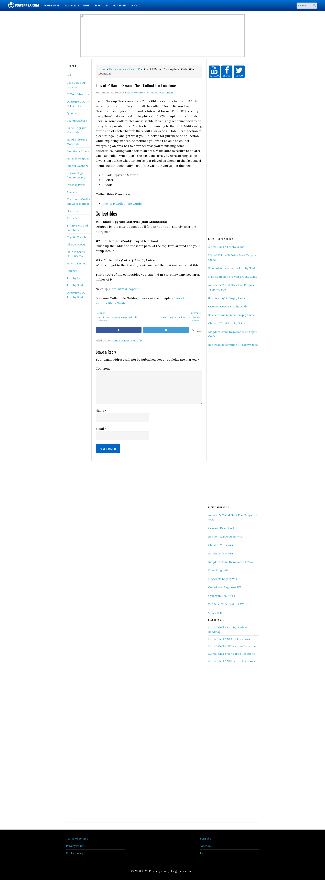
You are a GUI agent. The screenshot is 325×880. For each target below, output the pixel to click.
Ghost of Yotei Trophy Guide (226, 323)
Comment (103, 368)
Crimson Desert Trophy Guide (227, 306)
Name (101, 410)
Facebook (206, 845)
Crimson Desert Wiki (221, 528)
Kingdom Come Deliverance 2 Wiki (230, 562)
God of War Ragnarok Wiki (225, 587)
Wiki (69, 75)
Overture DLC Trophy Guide (76, 295)
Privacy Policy (75, 845)
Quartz (71, 113)
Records (72, 218)
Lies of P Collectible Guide (122, 204)
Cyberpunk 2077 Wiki (221, 595)
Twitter (205, 853)
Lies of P (136, 340)
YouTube (205, 838)
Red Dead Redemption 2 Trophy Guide (233, 344)
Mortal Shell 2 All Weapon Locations (231, 653)
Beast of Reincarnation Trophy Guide (232, 268)
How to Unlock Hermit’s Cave (76, 254)
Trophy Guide (75, 285)
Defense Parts (76, 184)
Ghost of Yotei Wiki (220, 545)
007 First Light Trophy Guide (227, 298)
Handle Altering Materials (77, 142)
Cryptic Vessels (76, 237)
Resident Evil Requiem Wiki (225, 536)
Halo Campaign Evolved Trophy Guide (232, 276)
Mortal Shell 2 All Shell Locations (229, 639)
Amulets (72, 192)
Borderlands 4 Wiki (220, 553)
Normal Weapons (78, 158)
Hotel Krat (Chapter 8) (125, 289)
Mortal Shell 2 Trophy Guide (226, 247)
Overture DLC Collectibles (76, 104)
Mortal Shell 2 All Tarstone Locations (232, 646)
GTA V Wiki (215, 612)
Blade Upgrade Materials (76, 130)
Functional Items (78, 151)
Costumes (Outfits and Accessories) (78, 201)
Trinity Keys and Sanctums (77, 228)
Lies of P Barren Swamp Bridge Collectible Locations (117, 317)
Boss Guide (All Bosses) (76, 85)
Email (101, 429)
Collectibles (75, 94)
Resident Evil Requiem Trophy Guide (231, 315)
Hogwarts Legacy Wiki (222, 579)
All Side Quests (76, 244)
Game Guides (120, 340)
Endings (72, 270)
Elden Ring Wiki (218, 570)
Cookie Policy (74, 853)
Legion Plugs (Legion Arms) (76, 175)
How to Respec (76, 263)
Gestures (73, 211)
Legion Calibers (77, 120)
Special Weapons (78, 165)
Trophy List (74, 278)
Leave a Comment (161, 92)
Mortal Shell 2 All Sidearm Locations (231, 661)
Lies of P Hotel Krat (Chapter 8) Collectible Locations (180, 317)
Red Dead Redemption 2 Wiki (226, 604)
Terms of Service (77, 838)
